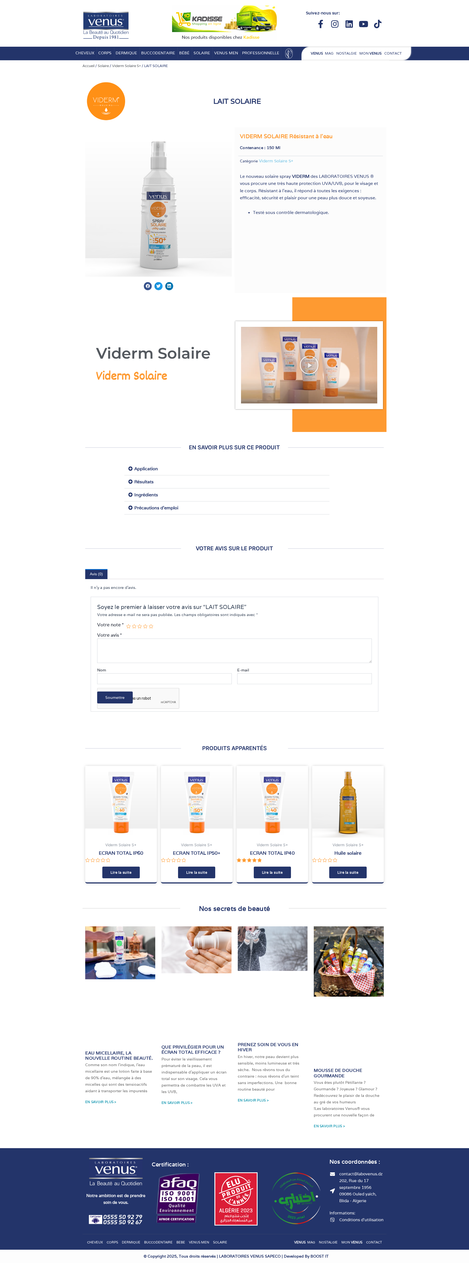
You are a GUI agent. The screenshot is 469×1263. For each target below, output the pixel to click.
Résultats (144, 482)
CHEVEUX (84, 52)
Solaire (103, 66)
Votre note (110, 625)
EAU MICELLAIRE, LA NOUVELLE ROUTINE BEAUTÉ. (119, 1055)
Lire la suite (120, 872)
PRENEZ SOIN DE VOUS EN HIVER (268, 1047)
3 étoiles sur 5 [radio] (139, 626)
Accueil (88, 66)
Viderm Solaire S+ (126, 66)
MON (370, 53)
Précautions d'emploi (156, 508)
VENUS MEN (226, 52)
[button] (148, 286)
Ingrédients (146, 495)
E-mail (243, 670)
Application (146, 469)
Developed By (306, 1256)
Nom (101, 670)
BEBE (180, 1242)
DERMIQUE (126, 52)
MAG (322, 53)
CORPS (105, 52)
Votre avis (109, 635)
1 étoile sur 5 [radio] (128, 626)
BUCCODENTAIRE (158, 52)
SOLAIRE (202, 52)
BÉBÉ (184, 52)
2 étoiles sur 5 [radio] (134, 626)
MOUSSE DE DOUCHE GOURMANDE (338, 1073)
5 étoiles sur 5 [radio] (151, 626)
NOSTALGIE (346, 53)
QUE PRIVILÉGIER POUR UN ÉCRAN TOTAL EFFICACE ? (192, 1049)
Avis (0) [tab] (96, 574)
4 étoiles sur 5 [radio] (145, 626)
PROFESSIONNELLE (260, 52)
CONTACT (393, 53)
